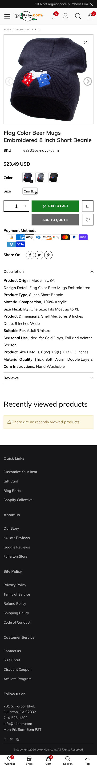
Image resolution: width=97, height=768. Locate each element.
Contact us (12, 651)
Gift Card (11, 481)
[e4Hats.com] (31, 16)
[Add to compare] (87, 206)
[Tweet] (39, 255)
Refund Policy (15, 603)
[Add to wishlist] (87, 219)
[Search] (78, 16)
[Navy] (27, 177)
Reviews (11, 378)
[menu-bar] (9, 16)
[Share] (30, 255)
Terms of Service (17, 594)
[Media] (85, 42)
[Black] (53, 177)
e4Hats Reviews (17, 537)
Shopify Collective (18, 500)
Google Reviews (17, 547)
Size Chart (12, 660)
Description (14, 271)
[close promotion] (91, 4)
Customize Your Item (20, 472)
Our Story (11, 528)
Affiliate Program (18, 679)
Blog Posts (12, 490)
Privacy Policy (15, 585)
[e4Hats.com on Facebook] (5, 739)
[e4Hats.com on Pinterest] (11, 739)
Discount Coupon (18, 669)
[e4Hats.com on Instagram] (17, 739)
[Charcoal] (40, 177)
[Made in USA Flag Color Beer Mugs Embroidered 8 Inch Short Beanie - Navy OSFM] (48, 79)
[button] (9, 81)
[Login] (65, 16)
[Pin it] (48, 255)
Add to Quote (55, 220)
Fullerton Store (15, 556)
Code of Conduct (17, 622)
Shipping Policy (16, 613)
